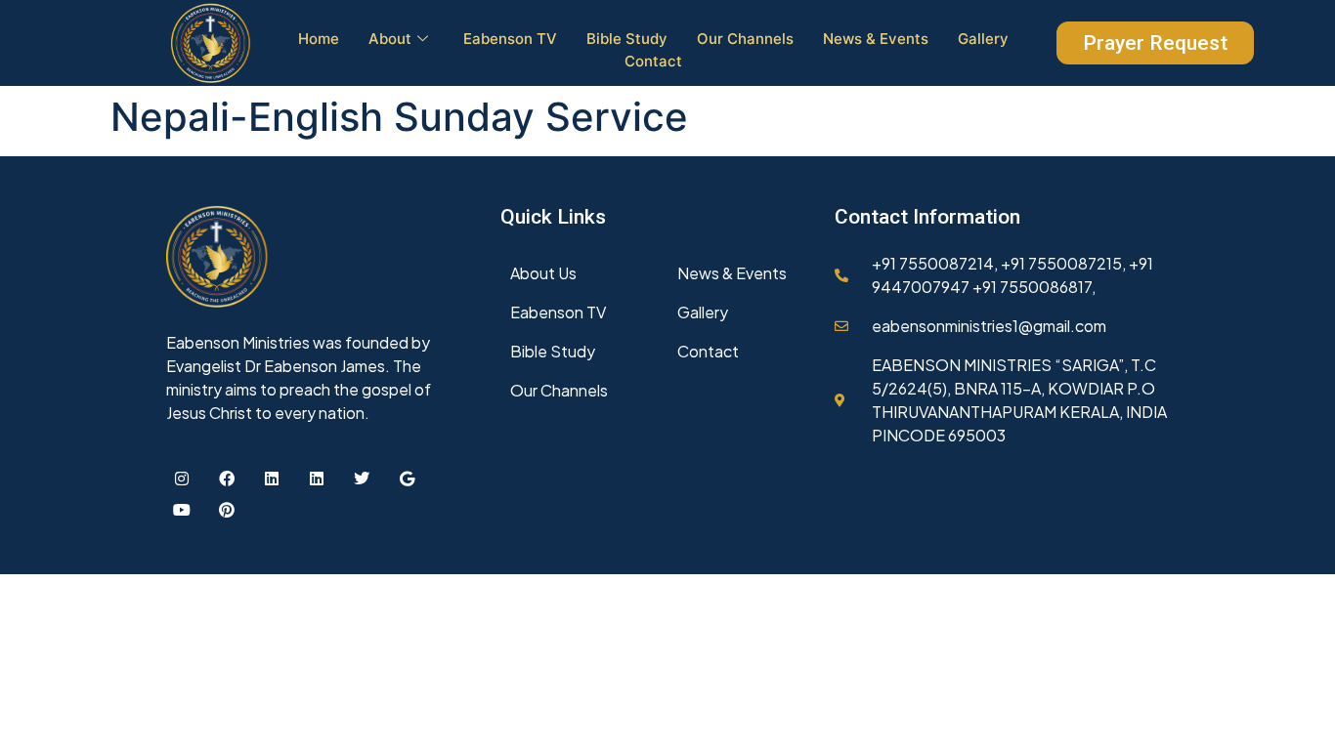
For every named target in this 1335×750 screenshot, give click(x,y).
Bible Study (627, 38)
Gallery (983, 38)
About (389, 38)
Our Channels (745, 38)
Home (318, 38)
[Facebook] (226, 478)
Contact (653, 61)
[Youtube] (181, 509)
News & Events (875, 38)
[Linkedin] (271, 478)
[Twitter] (361, 478)
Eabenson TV (510, 38)
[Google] (406, 478)
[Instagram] (181, 478)
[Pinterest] (226, 509)
